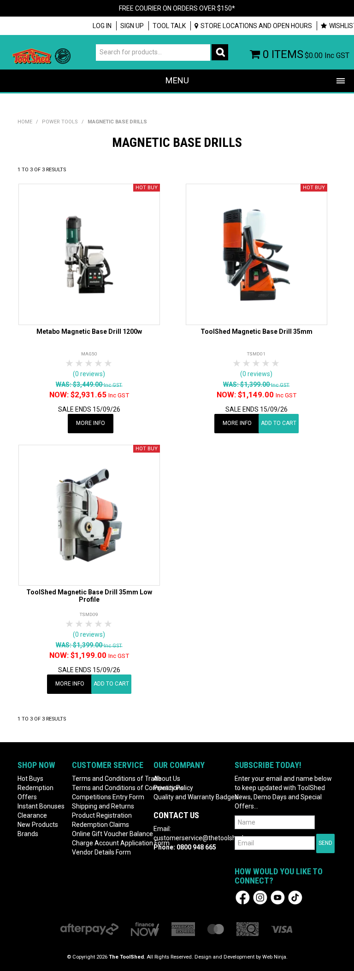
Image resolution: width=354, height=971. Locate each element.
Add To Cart (278, 423)
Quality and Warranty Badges (190, 797)
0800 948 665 (196, 847)
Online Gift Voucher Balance (109, 833)
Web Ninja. (275, 957)
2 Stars (79, 363)
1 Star (70, 363)
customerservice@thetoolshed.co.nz (206, 838)
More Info (90, 423)
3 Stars (89, 363)
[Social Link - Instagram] (260, 897)
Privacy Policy (173, 787)
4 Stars (99, 363)
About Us (166, 778)
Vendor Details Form (101, 852)
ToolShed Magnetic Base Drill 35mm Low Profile (89, 595)
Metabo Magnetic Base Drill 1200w (89, 331)
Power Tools (60, 122)
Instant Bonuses (41, 806)
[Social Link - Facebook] (243, 897)
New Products (38, 824)
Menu (177, 80)
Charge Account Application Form (109, 843)
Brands (28, 833)
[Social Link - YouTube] (278, 897)
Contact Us (176, 815)
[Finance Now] (145, 929)
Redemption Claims (100, 824)
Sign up (132, 25)
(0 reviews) (89, 374)
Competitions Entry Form (108, 797)
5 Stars (108, 363)
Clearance (32, 815)
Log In (102, 25)
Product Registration (102, 815)
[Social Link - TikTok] (295, 897)
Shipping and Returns (103, 806)
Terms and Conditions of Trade (109, 778)
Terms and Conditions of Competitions (109, 787)
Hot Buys (30, 778)
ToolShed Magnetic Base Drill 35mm (257, 331)
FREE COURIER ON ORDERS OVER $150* (177, 8)
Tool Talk (169, 25)
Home (25, 122)
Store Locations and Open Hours (256, 25)
